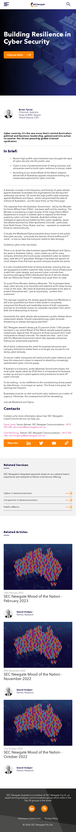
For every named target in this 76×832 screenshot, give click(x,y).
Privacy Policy (51, 819)
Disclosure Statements (29, 819)
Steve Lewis (9, 425)
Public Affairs (11, 507)
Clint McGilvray (11, 433)
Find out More (15, 55)
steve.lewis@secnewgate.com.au (29, 427)
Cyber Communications (18, 493)
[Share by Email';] (54, 443)
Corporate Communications (21, 500)
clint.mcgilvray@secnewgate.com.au (27, 436)
